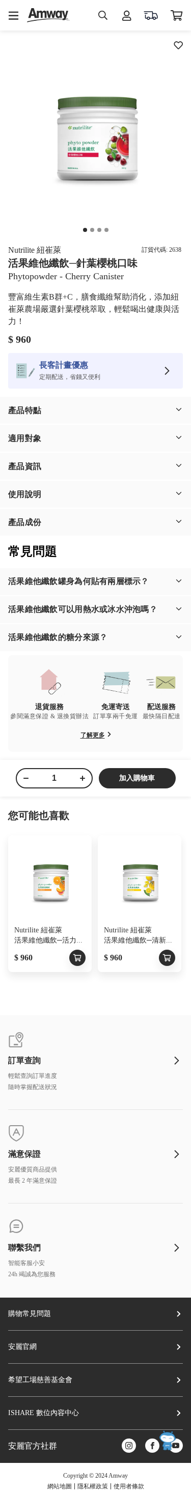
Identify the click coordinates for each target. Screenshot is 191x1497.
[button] (95, 410)
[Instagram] (129, 1446)
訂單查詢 (24, 1060)
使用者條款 (129, 1486)
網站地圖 (59, 1486)
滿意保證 (24, 1154)
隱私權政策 (92, 1486)
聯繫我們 (24, 1248)
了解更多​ (92, 735)
